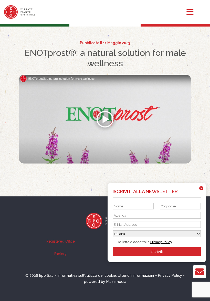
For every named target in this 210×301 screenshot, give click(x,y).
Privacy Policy (161, 242)
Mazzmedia (116, 282)
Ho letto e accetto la (144, 242)
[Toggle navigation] (194, 12)
